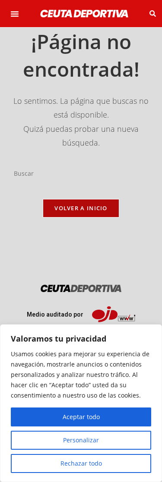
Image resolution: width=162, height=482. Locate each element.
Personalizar (81, 440)
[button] (14, 13)
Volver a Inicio (81, 208)
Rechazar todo (81, 463)
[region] (81, 403)
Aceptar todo (81, 417)
